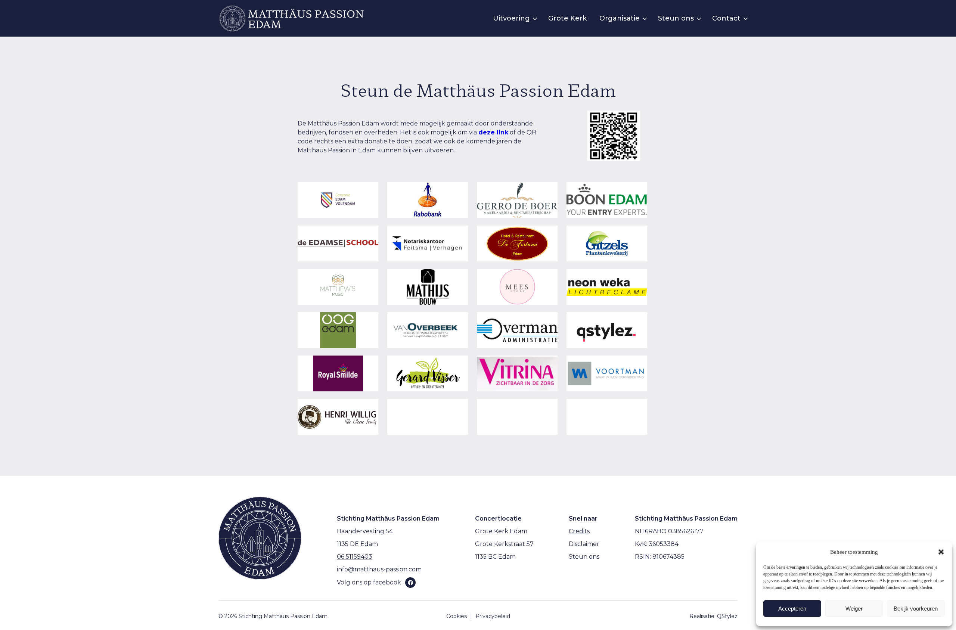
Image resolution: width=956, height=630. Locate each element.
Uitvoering (511, 18)
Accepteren (792, 608)
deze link (493, 132)
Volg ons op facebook (369, 582)
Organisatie (619, 18)
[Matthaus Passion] (291, 19)
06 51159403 (354, 556)
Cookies (456, 616)
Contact (726, 18)
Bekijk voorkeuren (916, 608)
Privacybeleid (492, 616)
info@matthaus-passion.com (379, 569)
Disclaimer (584, 543)
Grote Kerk (567, 18)
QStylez (727, 616)
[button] (941, 552)
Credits (579, 531)
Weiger (854, 608)
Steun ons (676, 18)
